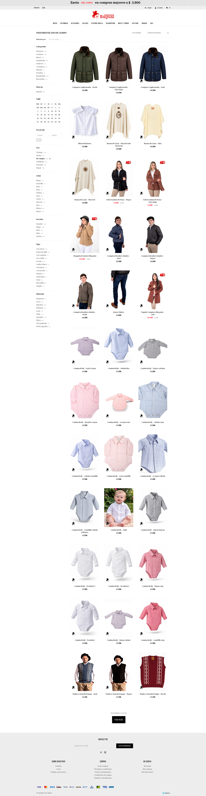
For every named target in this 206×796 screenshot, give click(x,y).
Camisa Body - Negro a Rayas (153, 368)
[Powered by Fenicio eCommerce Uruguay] (166, 793)
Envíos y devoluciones (103, 772)
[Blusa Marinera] (84, 121)
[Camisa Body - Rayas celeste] (118, 617)
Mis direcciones (147, 772)
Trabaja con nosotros (58, 772)
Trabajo (144, 23)
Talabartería (110, 23)
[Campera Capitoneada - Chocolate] (118, 64)
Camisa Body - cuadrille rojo (153, 640)
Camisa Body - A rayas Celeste (152, 476)
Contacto (36, 8)
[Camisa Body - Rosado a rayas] (84, 399)
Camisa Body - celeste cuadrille (85, 476)
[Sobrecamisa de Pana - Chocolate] (152, 177)
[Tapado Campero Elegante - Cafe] (152, 289)
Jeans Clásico (118, 312)
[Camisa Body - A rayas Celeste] (152, 453)
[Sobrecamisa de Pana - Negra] (118, 177)
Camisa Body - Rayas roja (152, 586)
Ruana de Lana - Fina (153, 143)
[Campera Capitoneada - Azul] (152, 64)
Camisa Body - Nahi (119, 530)
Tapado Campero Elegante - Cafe (153, 313)
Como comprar (103, 766)
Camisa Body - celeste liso (118, 368)
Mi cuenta (147, 766)
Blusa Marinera (84, 143)
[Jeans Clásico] (118, 289)
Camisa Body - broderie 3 (84, 586)
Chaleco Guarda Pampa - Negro (119, 694)
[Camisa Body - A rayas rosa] (118, 399)
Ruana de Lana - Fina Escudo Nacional (119, 144)
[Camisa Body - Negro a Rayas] (152, 346)
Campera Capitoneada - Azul (153, 87)
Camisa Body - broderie (85, 640)
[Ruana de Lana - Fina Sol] (84, 177)
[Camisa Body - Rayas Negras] (152, 507)
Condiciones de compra (102, 775)
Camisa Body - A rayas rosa (118, 422)
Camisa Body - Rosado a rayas (84, 422)
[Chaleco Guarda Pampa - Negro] (118, 671)
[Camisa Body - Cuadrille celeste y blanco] (84, 507)
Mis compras (147, 769)
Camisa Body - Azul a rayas (85, 368)
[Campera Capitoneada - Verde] (84, 64)
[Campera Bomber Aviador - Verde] (84, 289)
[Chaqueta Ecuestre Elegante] (84, 233)
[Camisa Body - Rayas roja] (152, 563)
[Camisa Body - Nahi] (118, 507)
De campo (54, 39)
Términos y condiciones (103, 769)
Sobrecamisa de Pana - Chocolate (152, 201)
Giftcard (135, 23)
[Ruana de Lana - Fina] (152, 121)
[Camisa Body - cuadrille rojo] (152, 617)
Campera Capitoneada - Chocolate (119, 88)
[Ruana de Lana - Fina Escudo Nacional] (118, 121)
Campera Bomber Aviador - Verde (84, 313)
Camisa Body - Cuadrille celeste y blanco (85, 531)
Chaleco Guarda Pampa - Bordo (153, 694)
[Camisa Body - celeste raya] (152, 399)
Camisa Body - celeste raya (153, 422)
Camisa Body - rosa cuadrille (119, 476)
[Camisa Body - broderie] (84, 617)
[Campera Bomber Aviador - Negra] (152, 233)
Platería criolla (97, 23)
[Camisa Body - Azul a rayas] (84, 346)
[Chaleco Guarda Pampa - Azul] (84, 671)
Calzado (85, 23)
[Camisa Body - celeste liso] (118, 346)
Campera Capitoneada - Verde (84, 87)
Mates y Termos (123, 23)
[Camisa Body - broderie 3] (84, 563)
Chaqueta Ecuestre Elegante (84, 256)
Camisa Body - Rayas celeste (118, 640)
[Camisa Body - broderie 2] (118, 563)
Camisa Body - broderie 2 (118, 586)
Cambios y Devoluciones (103, 778)
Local (43, 8)
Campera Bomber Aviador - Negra (152, 257)
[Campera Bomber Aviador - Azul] (118, 233)
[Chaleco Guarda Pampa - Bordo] (152, 671)
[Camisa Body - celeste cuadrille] (84, 453)
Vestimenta (64, 23)
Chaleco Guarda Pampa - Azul (84, 694)
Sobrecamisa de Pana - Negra (118, 200)
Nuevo (55, 23)
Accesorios (75, 23)
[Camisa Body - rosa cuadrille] (118, 453)
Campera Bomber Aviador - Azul (118, 257)
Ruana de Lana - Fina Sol (84, 200)
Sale (151, 23)
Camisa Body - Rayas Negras (153, 530)
